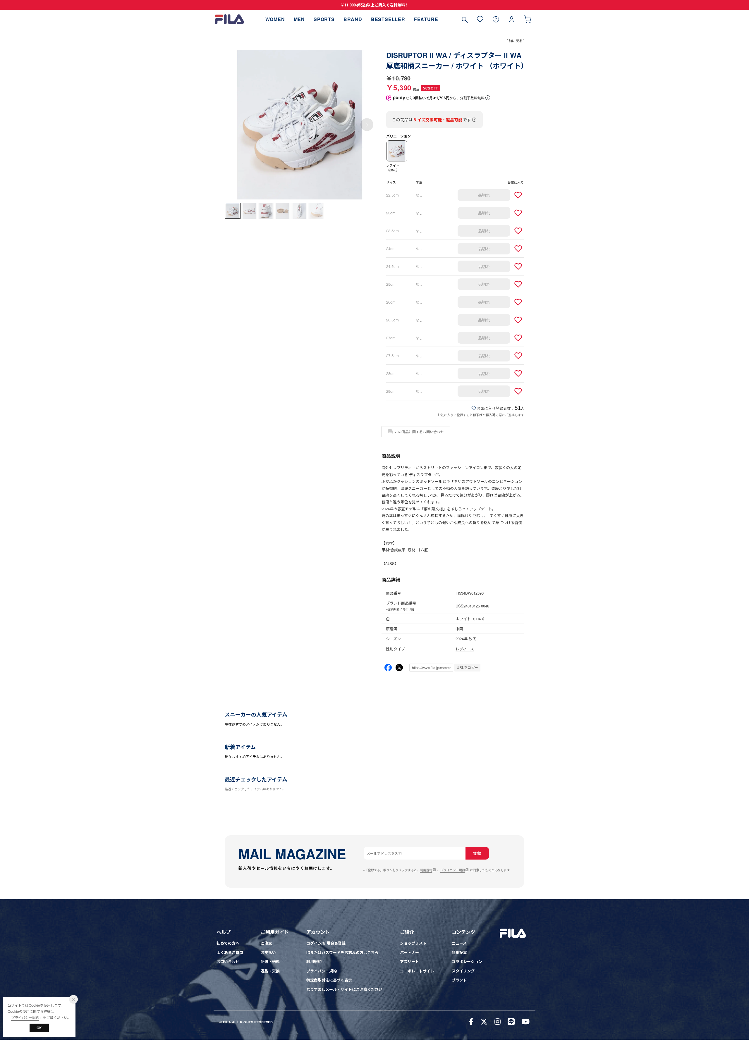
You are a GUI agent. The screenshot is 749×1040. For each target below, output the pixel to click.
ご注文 (266, 943)
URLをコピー (467, 667)
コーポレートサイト (417, 971)
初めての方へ (228, 943)
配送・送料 (270, 961)
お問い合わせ (228, 961)
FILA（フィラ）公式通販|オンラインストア (229, 19)
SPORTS (324, 19)
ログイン (512, 19)
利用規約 (426, 869)
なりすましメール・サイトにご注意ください (344, 989)
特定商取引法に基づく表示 (329, 980)
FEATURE (426, 19)
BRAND (352, 19)
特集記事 (459, 952)
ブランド (459, 980)
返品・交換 (270, 971)
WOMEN (275, 19)
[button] (366, 124)
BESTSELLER (388, 19)
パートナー (409, 952)
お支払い (268, 952)
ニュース (459, 943)
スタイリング (463, 971)
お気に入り (480, 19)
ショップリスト (413, 943)
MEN (299, 19)
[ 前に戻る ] (515, 40)
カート (527, 19)
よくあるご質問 (230, 952)
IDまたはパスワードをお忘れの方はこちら (342, 952)
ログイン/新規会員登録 (326, 943)
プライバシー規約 (452, 869)
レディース (465, 649)
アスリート (409, 961)
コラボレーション (467, 961)
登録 (477, 853)
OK (39, 1027)
